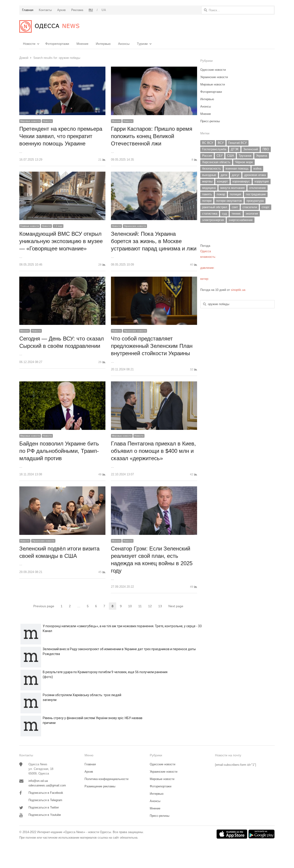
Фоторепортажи (57, 43)
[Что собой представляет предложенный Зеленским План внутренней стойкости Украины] (154, 279)
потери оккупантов (229, 200)
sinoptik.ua (238, 290)
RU (91, 10)
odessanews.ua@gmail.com (47, 785)
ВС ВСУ (207, 143)
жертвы (207, 181)
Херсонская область (216, 162)
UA (104, 10)
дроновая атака (255, 175)
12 (151, 606)
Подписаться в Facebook (45, 792)
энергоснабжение (241, 220)
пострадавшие (256, 194)
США (230, 155)
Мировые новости (30, 121)
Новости (29, 43)
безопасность (211, 168)
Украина (261, 155)
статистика (209, 213)
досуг (236, 175)
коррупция (261, 181)
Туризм (142, 43)
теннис (236, 213)
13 (161, 606)
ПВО (266, 149)
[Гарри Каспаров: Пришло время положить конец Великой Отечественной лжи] (154, 69)
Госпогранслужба (214, 149)
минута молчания (232, 188)
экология (252, 213)
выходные (209, 175)
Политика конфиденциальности (106, 779)
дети (224, 175)
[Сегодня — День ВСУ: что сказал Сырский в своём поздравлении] (62, 279)
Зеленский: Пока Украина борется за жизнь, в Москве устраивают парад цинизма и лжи (153, 241)
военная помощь (237, 168)
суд (224, 213)
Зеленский (250, 149)
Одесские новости (213, 69)
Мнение (82, 43)
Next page (175, 606)
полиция (235, 194)
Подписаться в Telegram (45, 800)
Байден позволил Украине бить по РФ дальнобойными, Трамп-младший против (59, 450)
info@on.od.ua (38, 781)
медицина (209, 188)
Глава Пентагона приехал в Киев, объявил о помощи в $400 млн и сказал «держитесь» (153, 450)
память (207, 194)
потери (207, 200)
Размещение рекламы (100, 786)
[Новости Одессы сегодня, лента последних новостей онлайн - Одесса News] (49, 26)
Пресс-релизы (210, 121)
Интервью (103, 43)
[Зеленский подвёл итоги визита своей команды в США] (62, 489)
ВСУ (221, 143)
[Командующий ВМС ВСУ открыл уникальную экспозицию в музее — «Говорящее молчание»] (62, 174)
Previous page (43, 606)
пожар (221, 194)
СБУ (220, 155)
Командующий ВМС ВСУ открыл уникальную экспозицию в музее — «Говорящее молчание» (61, 241)
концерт (222, 181)
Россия (207, 155)
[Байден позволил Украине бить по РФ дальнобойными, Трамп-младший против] (62, 384)
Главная (90, 764)
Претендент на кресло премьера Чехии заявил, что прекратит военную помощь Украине (60, 136)
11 (141, 606)
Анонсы (124, 43)
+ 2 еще (58, 226)
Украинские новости (135, 226)
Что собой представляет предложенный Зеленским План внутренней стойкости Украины (151, 345)
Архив (89, 771)
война (257, 168)
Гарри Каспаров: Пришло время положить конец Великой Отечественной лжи (151, 136)
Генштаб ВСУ (237, 143)
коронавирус (241, 181)
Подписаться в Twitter (43, 807)
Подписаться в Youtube (44, 815)
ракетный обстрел (214, 207)
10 (131, 606)
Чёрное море (244, 162)
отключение (257, 188)
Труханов (245, 155)
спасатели (250, 207)
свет (235, 207)
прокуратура (255, 200)
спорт (265, 207)
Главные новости (29, 226)
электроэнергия (213, 220)
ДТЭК (235, 149)
